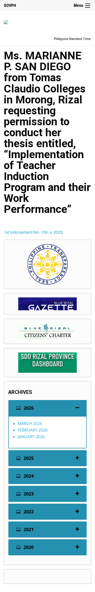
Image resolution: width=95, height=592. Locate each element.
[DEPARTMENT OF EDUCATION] (6, 21)
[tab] (47, 408)
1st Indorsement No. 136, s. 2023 (33, 232)
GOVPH (10, 5)
